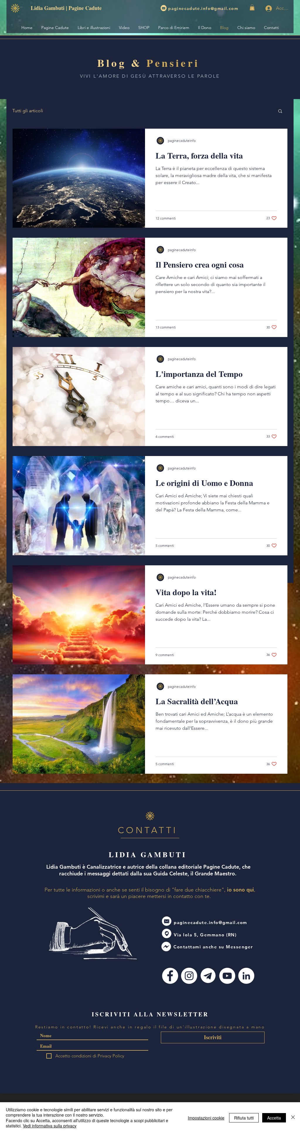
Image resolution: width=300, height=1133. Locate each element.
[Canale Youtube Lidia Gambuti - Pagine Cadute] (227, 976)
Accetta (274, 1118)
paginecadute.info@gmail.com (203, 8)
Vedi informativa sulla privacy (49, 1126)
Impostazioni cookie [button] (206, 1118)
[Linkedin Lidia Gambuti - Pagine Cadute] (246, 976)
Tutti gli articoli (27, 110)
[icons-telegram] (208, 976)
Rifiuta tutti (244, 1118)
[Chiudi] (292, 1117)
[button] (252, 7)
